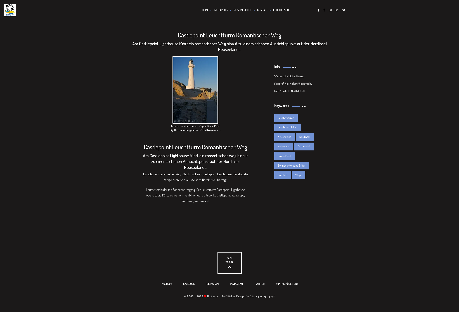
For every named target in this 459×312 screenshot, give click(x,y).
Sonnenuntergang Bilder (291, 165)
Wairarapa (284, 146)
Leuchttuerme (286, 118)
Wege (298, 175)
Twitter (259, 283)
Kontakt (262, 10)
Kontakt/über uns (287, 283)
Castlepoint (304, 146)
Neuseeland (284, 137)
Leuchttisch (281, 10)
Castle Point (284, 156)
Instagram (212, 283)
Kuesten (282, 175)
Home (205, 10)
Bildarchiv (221, 10)
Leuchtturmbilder (287, 127)
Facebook (166, 283)
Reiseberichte (243, 10)
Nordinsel (304, 137)
